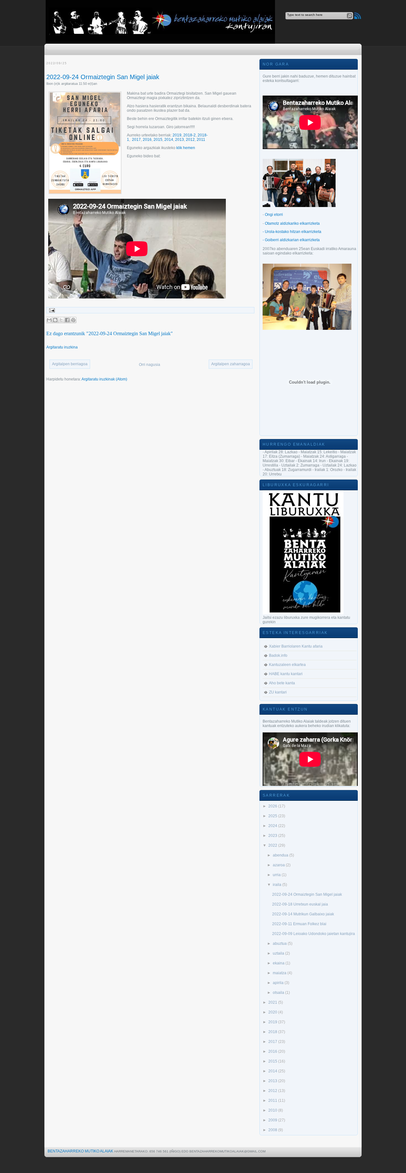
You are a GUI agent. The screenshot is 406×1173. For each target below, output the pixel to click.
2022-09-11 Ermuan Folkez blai (299, 924)
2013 (179, 139)
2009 (273, 1120)
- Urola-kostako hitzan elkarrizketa (292, 231)
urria (277, 875)
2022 (273, 845)
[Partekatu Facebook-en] (67, 320)
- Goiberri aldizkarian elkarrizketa (291, 240)
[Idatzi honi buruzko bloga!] (55, 320)
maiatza (280, 973)
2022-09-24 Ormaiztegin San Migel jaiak (102, 76)
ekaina (279, 963)
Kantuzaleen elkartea (287, 664)
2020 (273, 1012)
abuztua (280, 943)
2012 (190, 139)
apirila (279, 983)
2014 (168, 139)
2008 (273, 1130)
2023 (273, 835)
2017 (136, 139)
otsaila (279, 992)
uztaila (279, 953)
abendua (281, 855)
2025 (273, 816)
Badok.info (278, 655)
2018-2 (189, 135)
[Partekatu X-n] (61, 320)
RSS (357, 15)
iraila (277, 884)
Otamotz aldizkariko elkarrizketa (292, 223)
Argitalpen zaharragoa (230, 364)
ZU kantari (278, 692)
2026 (273, 806)
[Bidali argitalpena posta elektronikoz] (51, 310)
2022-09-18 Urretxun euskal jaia (300, 904)
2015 (158, 139)
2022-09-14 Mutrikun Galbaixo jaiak (303, 914)
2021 (273, 1002)
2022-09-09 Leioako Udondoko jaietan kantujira (313, 934)
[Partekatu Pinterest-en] (73, 320)
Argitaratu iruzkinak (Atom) (104, 379)
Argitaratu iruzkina (62, 347)
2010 (273, 1110)
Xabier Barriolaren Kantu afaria (296, 646)
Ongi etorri (274, 214)
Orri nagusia (149, 364)
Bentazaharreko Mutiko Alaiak (80, 1151)
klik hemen (185, 148)
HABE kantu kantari (286, 674)
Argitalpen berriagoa (70, 364)
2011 (201, 139)
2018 (273, 1032)
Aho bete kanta (282, 683)
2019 (177, 135)
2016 (147, 139)
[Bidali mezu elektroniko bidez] (49, 320)
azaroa (279, 865)
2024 (273, 826)
